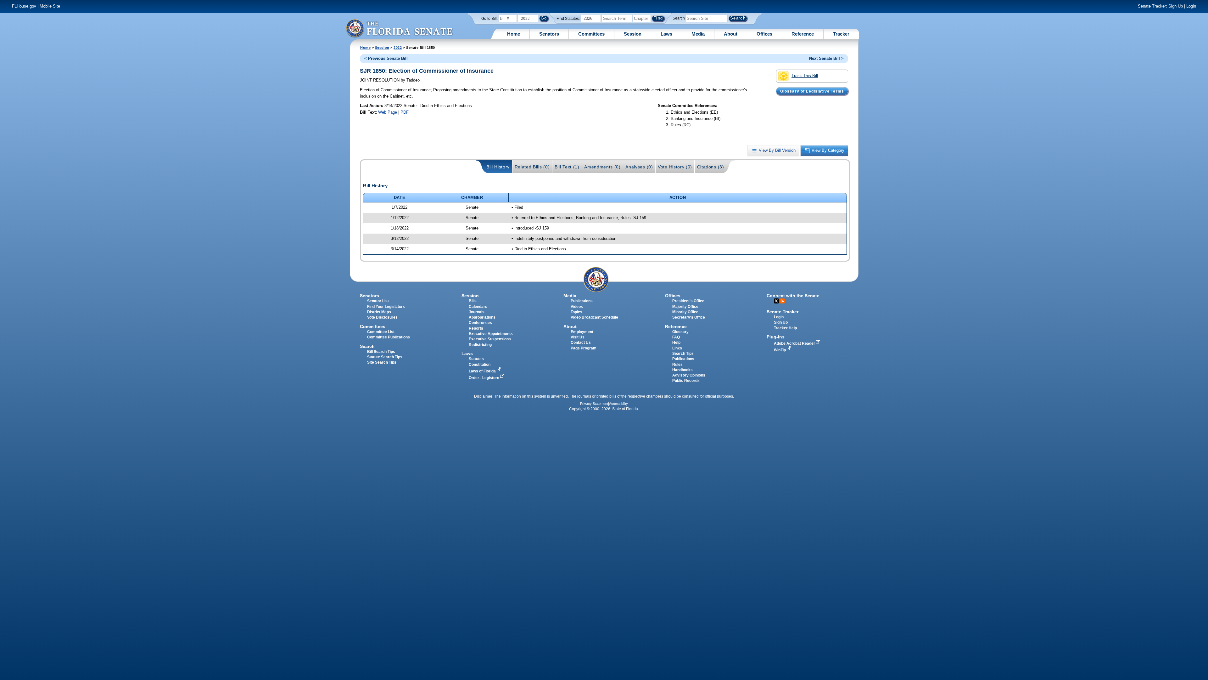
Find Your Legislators (386, 307)
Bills (473, 301)
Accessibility (618, 403)
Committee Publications (388, 337)
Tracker (841, 34)
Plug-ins (776, 336)
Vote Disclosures (382, 317)
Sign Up (1175, 6)
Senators (549, 34)
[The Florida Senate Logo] (399, 28)
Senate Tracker (782, 311)
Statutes (476, 359)
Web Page (387, 112)
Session (632, 34)
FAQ (676, 337)
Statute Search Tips (384, 357)
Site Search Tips (381, 362)
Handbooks (682, 370)
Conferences (480, 323)
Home (513, 34)
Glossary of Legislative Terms (812, 91)
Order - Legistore (484, 378)
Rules (677, 364)
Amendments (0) (602, 166)
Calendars (478, 307)
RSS (782, 300)
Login (1191, 6)
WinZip (780, 350)
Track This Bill (804, 75)
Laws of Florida (483, 371)
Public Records (686, 380)
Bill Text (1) (567, 166)
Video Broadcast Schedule (594, 317)
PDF (404, 112)
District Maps (379, 312)
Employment (582, 332)
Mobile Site (50, 6)
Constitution (479, 364)
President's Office (688, 301)
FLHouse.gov (24, 6)
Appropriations (482, 317)
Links (677, 348)
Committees (591, 34)
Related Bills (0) (532, 166)
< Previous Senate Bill (386, 58)
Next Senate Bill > (826, 58)
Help (676, 342)
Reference (802, 34)
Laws (666, 34)
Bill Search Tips (381, 352)
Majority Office (685, 307)
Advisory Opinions (688, 375)
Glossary (680, 332)
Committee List (380, 332)
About (730, 34)
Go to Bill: (489, 18)
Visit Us (577, 337)
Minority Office (685, 312)
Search (679, 18)
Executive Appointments (491, 334)
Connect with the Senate (793, 295)
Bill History (498, 166)
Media (698, 34)
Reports (476, 328)
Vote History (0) (675, 166)
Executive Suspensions (490, 339)
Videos (577, 307)
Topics (576, 312)
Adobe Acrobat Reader (795, 343)
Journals (476, 312)
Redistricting (480, 345)
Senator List (378, 301)
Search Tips (683, 353)
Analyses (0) (639, 166)
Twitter (776, 300)
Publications (582, 301)
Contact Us (581, 342)
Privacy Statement (594, 403)
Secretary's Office (688, 317)
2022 (398, 47)
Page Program (583, 348)
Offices (764, 34)
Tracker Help (785, 328)
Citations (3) (710, 166)
